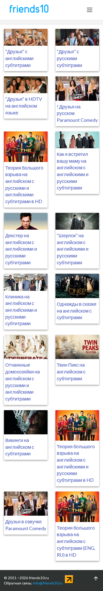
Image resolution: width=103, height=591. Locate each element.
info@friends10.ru (48, 583)
